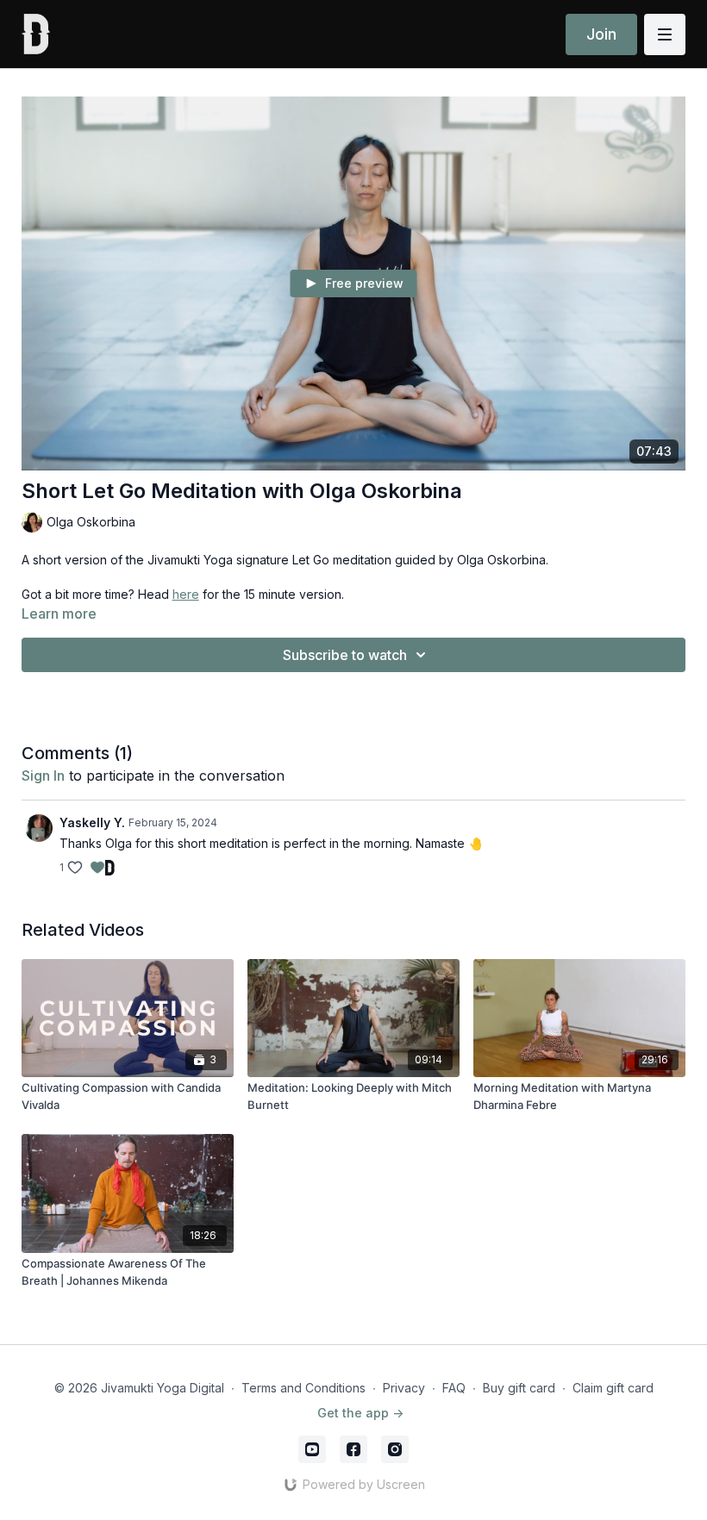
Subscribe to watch (345, 654)
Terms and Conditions (303, 1387)
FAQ (454, 1387)
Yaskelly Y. (92, 822)
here (185, 594)
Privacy (404, 1387)
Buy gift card (519, 1387)
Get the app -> (360, 1412)
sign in (43, 775)
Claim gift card (613, 1387)
